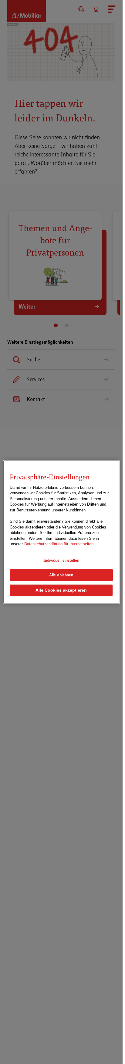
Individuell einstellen (61, 560)
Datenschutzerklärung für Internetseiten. (59, 544)
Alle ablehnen (61, 574)
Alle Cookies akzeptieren (61, 590)
